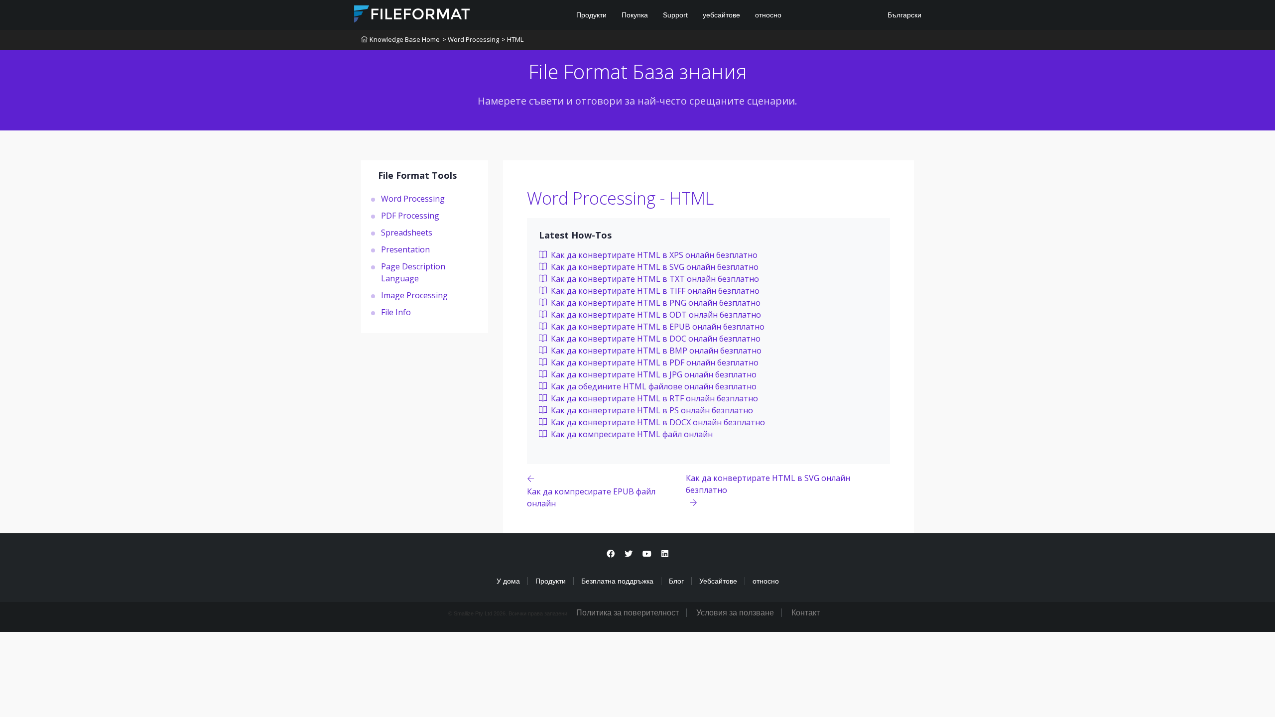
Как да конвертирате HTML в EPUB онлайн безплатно (657, 326)
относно (768, 15)
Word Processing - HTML (620, 198)
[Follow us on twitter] (629, 554)
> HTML (512, 39)
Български (903, 15)
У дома (508, 581)
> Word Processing (470, 39)
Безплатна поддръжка (617, 581)
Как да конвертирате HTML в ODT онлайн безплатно (655, 314)
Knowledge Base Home (405, 39)
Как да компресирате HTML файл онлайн (631, 434)
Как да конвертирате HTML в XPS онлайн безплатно (653, 254)
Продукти (591, 15)
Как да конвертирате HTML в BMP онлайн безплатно (655, 350)
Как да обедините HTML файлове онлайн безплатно (653, 386)
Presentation (405, 249)
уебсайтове (721, 15)
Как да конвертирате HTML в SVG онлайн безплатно (654, 266)
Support (675, 15)
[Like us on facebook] (611, 554)
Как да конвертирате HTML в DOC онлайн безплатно (655, 338)
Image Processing (414, 295)
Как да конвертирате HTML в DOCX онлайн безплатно (657, 422)
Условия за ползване (735, 612)
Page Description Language (413, 272)
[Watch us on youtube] (647, 554)
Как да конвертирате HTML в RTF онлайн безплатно (653, 398)
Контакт (805, 612)
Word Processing (413, 198)
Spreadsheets (406, 232)
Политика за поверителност (627, 612)
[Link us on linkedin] (664, 554)
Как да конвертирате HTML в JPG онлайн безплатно (653, 374)
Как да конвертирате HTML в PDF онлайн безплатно (654, 362)
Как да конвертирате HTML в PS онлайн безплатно (651, 410)
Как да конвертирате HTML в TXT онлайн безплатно (654, 278)
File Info (396, 312)
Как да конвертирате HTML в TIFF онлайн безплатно (654, 290)
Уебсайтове (718, 581)
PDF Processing (410, 215)
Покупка (635, 15)
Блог (676, 581)
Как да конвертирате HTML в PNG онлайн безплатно (655, 302)
